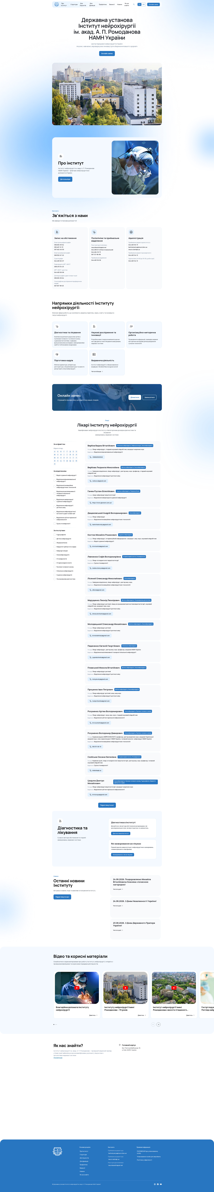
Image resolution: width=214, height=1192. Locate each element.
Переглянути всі (107, 805)
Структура (74, 4)
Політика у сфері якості (144, 1160)
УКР (140, 4)
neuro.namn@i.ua (134, 249)
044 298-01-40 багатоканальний (102, 250)
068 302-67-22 (59, 255)
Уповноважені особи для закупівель (149, 1157)
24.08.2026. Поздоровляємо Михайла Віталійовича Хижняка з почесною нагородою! (132, 882)
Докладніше (58, 1058)
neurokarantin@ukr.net (98, 247)
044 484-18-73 (96, 252)
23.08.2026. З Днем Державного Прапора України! (134, 924)
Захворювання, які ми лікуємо (122, 855)
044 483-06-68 (59, 272)
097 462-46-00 (59, 249)
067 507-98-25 (59, 286)
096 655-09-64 (59, 245)
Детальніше (65, 179)
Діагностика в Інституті (121, 833)
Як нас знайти (84, 1175)
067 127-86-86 (96, 254)
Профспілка (103, 4)
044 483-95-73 (133, 245)
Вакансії (112, 4)
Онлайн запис (153, 4)
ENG (144, 4)
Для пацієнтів (84, 1158)
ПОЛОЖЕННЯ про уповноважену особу (147, 1152)
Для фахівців (84, 1161)
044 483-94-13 (133, 255)
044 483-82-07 (59, 261)
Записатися (149, 397)
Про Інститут (84, 1151)
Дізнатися (134, 397)
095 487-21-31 (58, 247)
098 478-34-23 (59, 267)
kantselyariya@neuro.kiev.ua (137, 247)
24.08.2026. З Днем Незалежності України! (134, 901)
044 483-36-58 (96, 260)
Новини (119, 4)
